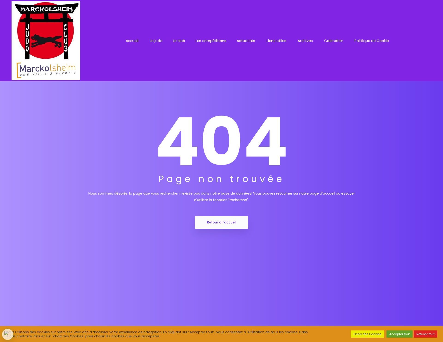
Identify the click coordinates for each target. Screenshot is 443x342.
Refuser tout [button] (425, 334)
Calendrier (334, 40)
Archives (306, 40)
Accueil (132, 40)
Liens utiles (276, 40)
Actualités (246, 40)
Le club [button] (179, 40)
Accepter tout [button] (399, 334)
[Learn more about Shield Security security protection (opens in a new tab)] (7, 334)
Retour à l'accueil (221, 222)
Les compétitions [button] (210, 40)
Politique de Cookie (372, 40)
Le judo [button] (156, 40)
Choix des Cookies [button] (367, 334)
